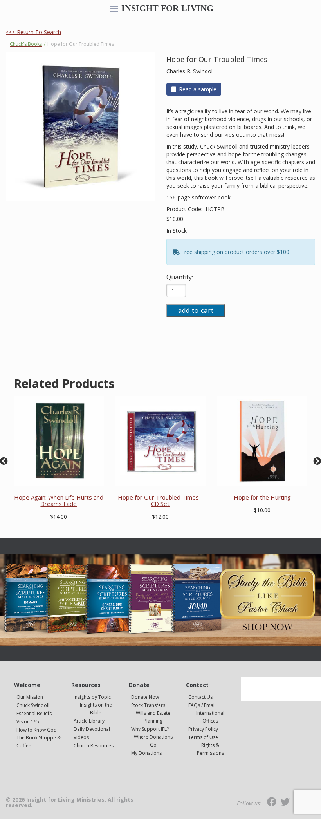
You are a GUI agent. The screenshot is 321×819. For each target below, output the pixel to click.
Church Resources (94, 745)
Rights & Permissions (210, 749)
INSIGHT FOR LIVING (167, 8)
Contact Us (200, 697)
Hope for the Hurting (262, 497)
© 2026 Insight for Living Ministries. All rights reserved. (69, 802)
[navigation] (114, 9)
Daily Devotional (92, 729)
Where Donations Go (153, 741)
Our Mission (29, 697)
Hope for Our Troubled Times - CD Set (160, 500)
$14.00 (58, 516)
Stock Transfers (148, 705)
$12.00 (160, 516)
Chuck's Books (26, 44)
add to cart (196, 310)
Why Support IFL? (150, 729)
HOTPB (215, 209)
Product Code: (185, 209)
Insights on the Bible (96, 708)
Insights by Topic (92, 697)
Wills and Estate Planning (153, 717)
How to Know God (36, 730)
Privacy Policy (203, 729)
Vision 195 (27, 721)
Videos (81, 737)
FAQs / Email (202, 705)
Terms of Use (203, 737)
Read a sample (197, 89)
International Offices (210, 717)
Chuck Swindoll (32, 705)
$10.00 (174, 219)
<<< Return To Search (33, 32)
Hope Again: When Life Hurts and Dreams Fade (58, 500)
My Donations (146, 753)
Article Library (89, 721)
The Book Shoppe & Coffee (38, 741)
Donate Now (145, 697)
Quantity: (179, 277)
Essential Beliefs (34, 713)
